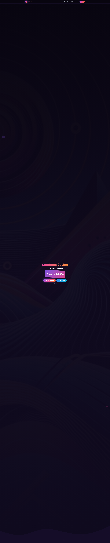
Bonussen (76, 1)
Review (72, 1)
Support (68, 1)
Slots (65, 1)
